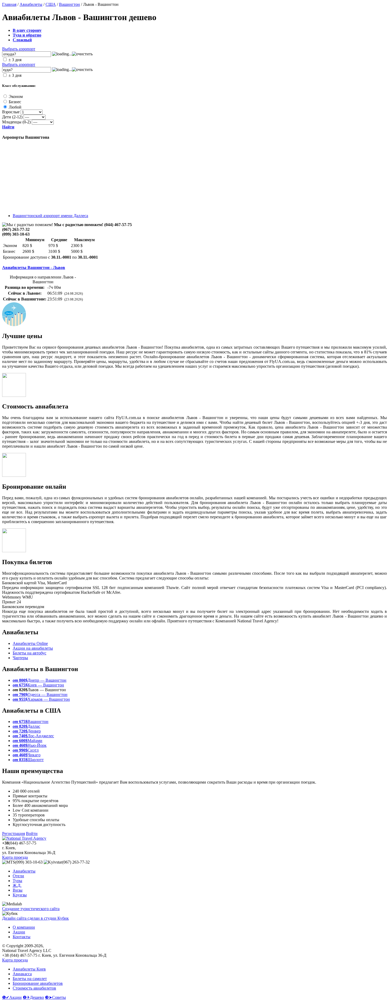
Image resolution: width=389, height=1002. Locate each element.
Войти (32, 833)
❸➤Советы (55, 997)
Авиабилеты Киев (29, 969)
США (51, 4)
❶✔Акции (12, 997)
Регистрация (13, 833)
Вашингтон (69, 4)
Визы (17, 890)
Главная (9, 4)
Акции (19, 932)
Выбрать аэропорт (18, 49)
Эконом (16, 96)
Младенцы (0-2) (16, 122)
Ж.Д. (17, 885)
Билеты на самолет (30, 978)
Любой (15, 107)
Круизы (20, 895)
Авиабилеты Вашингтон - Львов (33, 267)
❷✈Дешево (33, 997)
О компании (24, 927)
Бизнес (15, 102)
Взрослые (11, 112)
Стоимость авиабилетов (34, 988)
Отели (18, 876)
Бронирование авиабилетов (38, 983)
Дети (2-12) (12, 117)
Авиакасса (22, 974)
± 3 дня (14, 59)
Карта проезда (15, 857)
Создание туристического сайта (31, 908)
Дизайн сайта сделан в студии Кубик (35, 918)
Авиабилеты (31, 4)
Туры (17, 880)
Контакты (21, 936)
